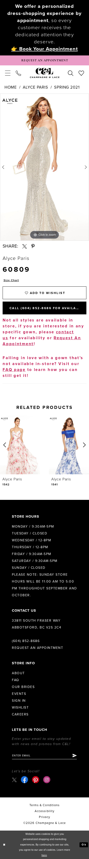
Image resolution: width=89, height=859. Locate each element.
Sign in (19, 701)
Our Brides (23, 687)
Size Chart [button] (11, 280)
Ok (84, 844)
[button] (7, 73)
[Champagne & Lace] (44, 73)
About (18, 673)
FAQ (15, 680)
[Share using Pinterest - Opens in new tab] (33, 246)
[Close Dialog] (4, 845)
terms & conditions (44, 805)
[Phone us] (18, 73)
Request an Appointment (37, 648)
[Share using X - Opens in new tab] (24, 246)
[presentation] (20, 445)
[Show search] (70, 73)
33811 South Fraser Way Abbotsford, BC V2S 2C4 (36, 624)
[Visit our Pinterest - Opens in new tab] (35, 779)
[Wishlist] (81, 73)
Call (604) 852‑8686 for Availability (47, 308)
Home (11, 87)
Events (19, 694)
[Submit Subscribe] (74, 755)
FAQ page (14, 369)
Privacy (44, 817)
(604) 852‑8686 (26, 641)
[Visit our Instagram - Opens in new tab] (46, 779)
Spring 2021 (67, 87)
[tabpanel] (44, 167)
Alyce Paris (35, 87)
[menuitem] (7, 73)
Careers (20, 714)
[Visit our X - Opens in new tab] (14, 779)
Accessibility (44, 811)
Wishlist (20, 707)
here (44, 855)
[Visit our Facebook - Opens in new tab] (24, 779)
